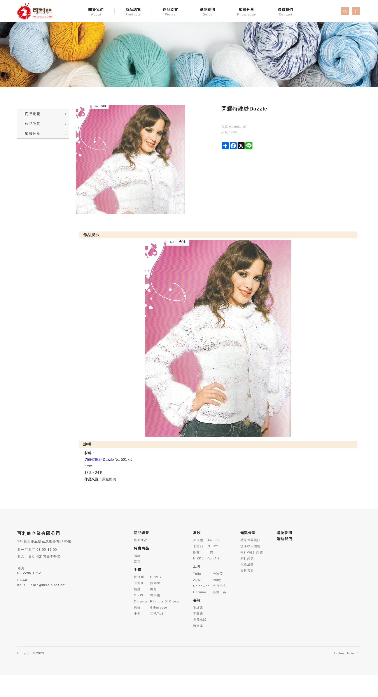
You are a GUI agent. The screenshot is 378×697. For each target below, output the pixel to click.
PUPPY (156, 577)
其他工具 (219, 592)
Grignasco (158, 607)
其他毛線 (157, 613)
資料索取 (247, 570)
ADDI (197, 579)
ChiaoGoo (201, 586)
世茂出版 (200, 619)
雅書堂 (198, 626)
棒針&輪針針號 (251, 552)
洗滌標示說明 (250, 546)
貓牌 (137, 589)
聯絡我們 (285, 12)
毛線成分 (247, 564)
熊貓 (137, 607)
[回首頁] (34, 11)
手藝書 (198, 613)
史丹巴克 (219, 586)
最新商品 (140, 540)
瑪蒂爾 (155, 595)
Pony (217, 579)
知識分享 (246, 12)
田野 (153, 589)
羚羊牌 (155, 583)
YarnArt (213, 558)
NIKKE (139, 595)
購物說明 (207, 12)
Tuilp (197, 573)
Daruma (140, 601)
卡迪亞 (139, 583)
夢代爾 (139, 577)
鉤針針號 (247, 558)
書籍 (137, 561)
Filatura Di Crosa (164, 601)
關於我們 (96, 12)
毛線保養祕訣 (250, 540)
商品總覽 (133, 12)
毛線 (137, 555)
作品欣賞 (170, 12)
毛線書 (198, 607)
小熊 (137, 613)
